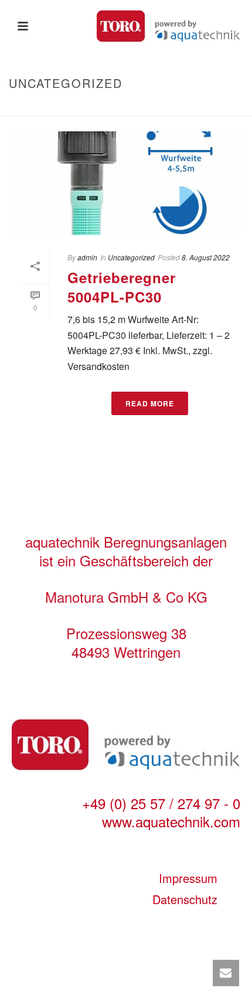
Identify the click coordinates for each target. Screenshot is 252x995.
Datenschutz (184, 899)
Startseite (92, 108)
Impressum (188, 878)
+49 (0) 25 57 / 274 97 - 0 (161, 803)
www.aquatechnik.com (171, 821)
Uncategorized (131, 257)
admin (87, 257)
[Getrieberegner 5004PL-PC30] (126, 183)
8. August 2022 (206, 257)
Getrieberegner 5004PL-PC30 (121, 287)
